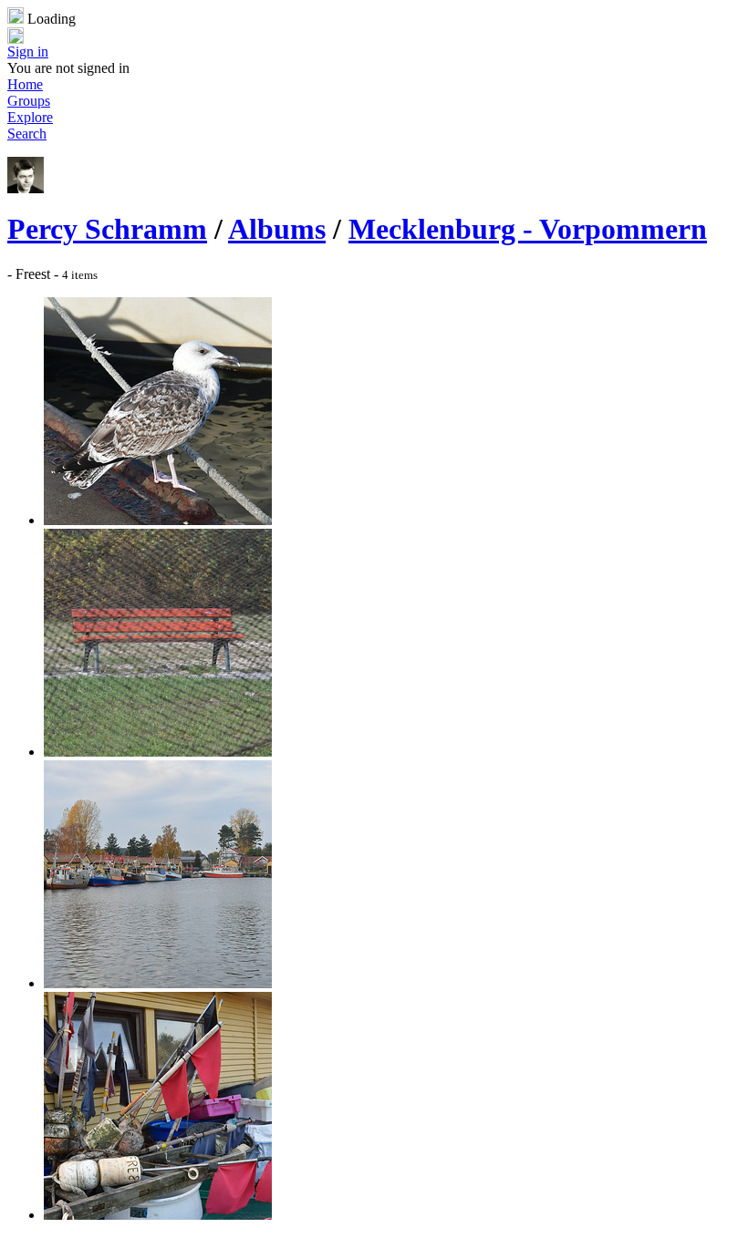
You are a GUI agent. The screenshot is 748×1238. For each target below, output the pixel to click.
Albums (277, 228)
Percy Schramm (107, 228)
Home (25, 84)
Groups (28, 100)
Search (27, 133)
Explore (30, 117)
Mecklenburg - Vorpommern (527, 228)
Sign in (27, 51)
